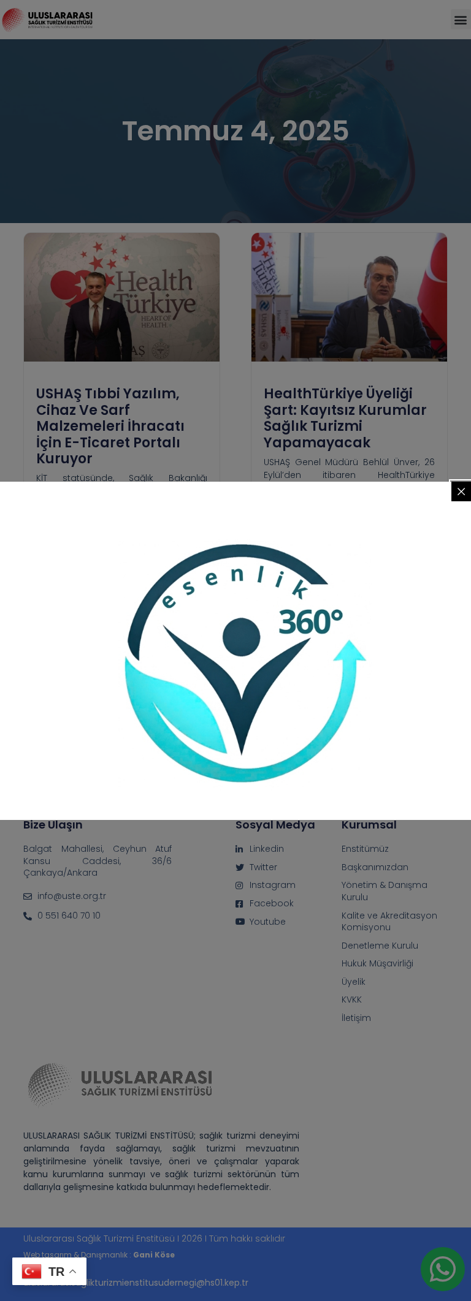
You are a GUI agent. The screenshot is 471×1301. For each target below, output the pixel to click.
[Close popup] (461, 491)
